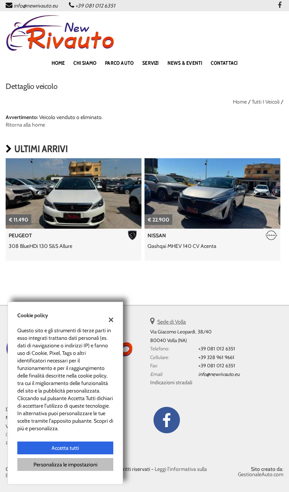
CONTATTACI (224, 63)
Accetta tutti (65, 448)
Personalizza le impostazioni (65, 464)
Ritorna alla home (25, 124)
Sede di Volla (171, 321)
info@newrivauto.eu (36, 5)
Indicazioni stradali (171, 382)
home (58, 63)
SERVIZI (150, 63)
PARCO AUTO (119, 63)
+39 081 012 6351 (95, 5)
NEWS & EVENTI (184, 63)
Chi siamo (84, 63)
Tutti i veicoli (266, 101)
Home (240, 101)
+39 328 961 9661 (216, 357)
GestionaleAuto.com (260, 474)
